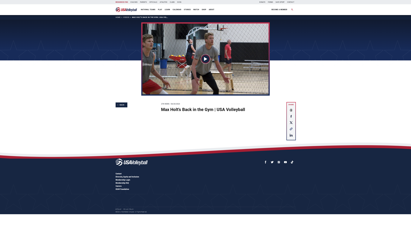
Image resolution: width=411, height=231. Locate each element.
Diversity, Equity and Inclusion (127, 177)
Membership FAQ (122, 183)
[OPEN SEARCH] (292, 9)
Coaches (134, 2)
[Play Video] (205, 59)
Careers (119, 186)
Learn (167, 10)
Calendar (177, 10)
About (211, 10)
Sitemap (118, 209)
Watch (196, 10)
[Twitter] (272, 162)
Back (122, 105)
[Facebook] (265, 162)
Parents (143, 2)
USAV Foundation (122, 189)
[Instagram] (279, 162)
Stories (187, 10)
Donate (262, 2)
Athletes (163, 2)
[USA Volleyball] (126, 9)
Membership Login (123, 180)
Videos (126, 17)
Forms (270, 2)
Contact (290, 2)
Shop (204, 10)
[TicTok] (292, 162)
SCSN (179, 2)
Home (118, 17)
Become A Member (279, 10)
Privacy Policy (128, 209)
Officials (153, 2)
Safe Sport (280, 2)
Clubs (172, 2)
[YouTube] (285, 162)
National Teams (148, 10)
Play (160, 10)
